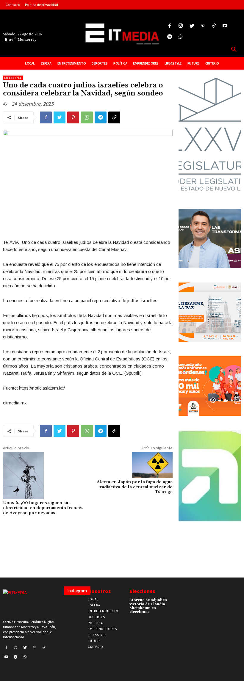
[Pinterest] (203, 26)
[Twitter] (192, 26)
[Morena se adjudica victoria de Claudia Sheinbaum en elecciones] (175, 602)
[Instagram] (181, 26)
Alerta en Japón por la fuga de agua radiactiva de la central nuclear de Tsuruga (135, 487)
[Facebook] (170, 26)
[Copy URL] (114, 117)
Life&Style (13, 78)
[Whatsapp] (181, 37)
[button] (234, 50)
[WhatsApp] (87, 117)
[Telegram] (170, 37)
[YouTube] (225, 26)
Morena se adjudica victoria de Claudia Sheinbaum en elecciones (148, 606)
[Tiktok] (214, 26)
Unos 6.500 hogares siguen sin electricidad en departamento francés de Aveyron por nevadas (43, 508)
